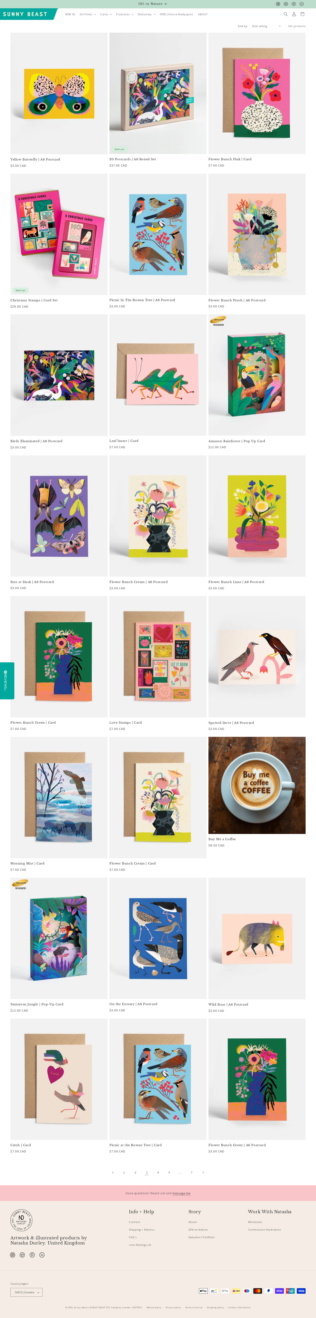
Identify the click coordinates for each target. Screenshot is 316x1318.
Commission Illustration (264, 1230)
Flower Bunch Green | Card (33, 723)
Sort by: (243, 26)
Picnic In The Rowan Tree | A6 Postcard (142, 300)
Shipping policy (215, 1307)
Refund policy (154, 1307)
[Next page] (203, 1172)
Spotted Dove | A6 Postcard (231, 723)
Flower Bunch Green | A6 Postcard (237, 1145)
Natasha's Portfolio (202, 1237)
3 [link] (147, 1172)
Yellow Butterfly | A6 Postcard (35, 159)
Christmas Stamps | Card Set (34, 300)
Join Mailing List (140, 1245)
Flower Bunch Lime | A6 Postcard (236, 582)
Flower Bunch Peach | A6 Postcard (237, 300)
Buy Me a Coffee (222, 839)
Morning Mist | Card (27, 863)
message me (181, 1193)
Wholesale (255, 1222)
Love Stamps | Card (125, 723)
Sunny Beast (80, 1307)
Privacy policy (173, 1307)
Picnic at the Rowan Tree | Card (135, 1145)
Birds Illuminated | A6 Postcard (36, 441)
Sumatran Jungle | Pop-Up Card (36, 1004)
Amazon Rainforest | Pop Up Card (236, 441)
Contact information (239, 1307)
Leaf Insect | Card (124, 441)
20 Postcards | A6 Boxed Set (132, 159)
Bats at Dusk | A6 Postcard (32, 582)
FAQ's (132, 1237)
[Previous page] (113, 1172)
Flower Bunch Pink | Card (229, 159)
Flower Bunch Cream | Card (132, 863)
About (193, 1222)
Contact (134, 1222)
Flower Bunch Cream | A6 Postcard (138, 582)
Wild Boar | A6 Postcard (228, 1004)
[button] (87, 14)
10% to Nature (198, 1230)
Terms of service (194, 1307)
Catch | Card (20, 1145)
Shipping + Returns (141, 1230)
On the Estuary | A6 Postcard (133, 1004)
